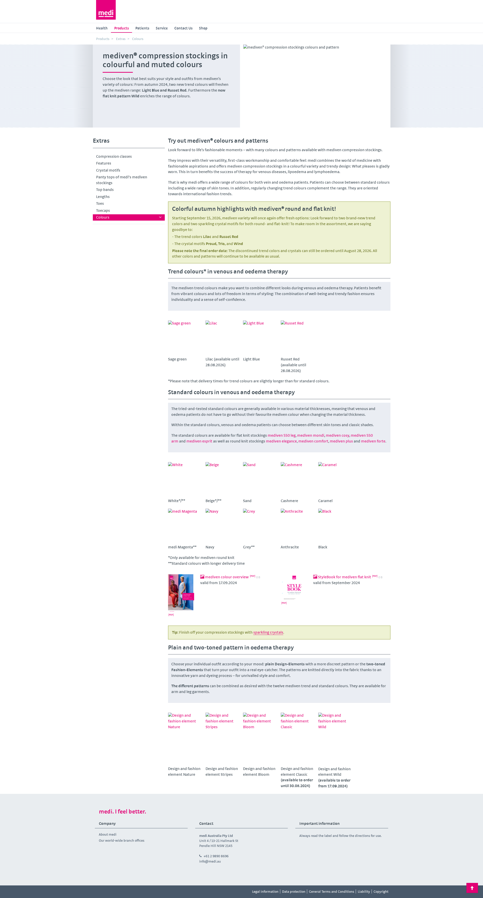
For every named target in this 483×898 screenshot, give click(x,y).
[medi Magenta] (185, 526)
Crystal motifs (108, 170)
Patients (142, 28)
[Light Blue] (260, 337)
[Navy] (223, 526)
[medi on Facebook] (100, 891)
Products (121, 28)
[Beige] (223, 479)
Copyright (381, 891)
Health (102, 28)
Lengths (103, 196)
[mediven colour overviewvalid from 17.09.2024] (182, 596)
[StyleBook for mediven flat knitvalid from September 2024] (295, 590)
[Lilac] (223, 337)
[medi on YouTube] (122, 891)
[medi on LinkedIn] (156, 891)
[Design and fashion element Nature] (185, 738)
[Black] (335, 526)
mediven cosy (337, 435)
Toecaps (103, 210)
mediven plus (341, 441)
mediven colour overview (226, 577)
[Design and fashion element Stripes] (223, 738)
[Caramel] (335, 479)
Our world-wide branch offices (121, 840)
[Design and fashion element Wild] (335, 738)
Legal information (265, 891)
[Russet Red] (298, 337)
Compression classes (114, 156)
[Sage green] (185, 337)
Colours (102, 217)
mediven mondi (310, 435)
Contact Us (183, 28)
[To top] (472, 888)
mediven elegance (281, 441)
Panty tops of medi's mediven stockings (121, 180)
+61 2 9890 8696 (216, 856)
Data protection (293, 891)
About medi (107, 834)
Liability (364, 891)
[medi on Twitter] (145, 891)
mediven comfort (313, 441)
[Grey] (260, 526)
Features (103, 163)
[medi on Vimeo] (134, 891)
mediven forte (373, 441)
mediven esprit (199, 441)
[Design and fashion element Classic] (298, 738)
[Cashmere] (298, 479)
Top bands (105, 189)
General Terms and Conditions (331, 891)
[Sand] (260, 479)
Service (162, 28)
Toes (100, 203)
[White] (185, 479)
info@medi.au (210, 861)
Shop (203, 28)
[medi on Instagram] (111, 891)
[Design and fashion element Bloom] (260, 738)
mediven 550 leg (282, 435)
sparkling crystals (268, 632)
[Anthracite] (298, 526)
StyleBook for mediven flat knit (344, 577)
